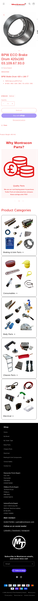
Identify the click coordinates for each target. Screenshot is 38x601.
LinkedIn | (8, 530)
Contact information (29, 595)
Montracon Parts (11, 592)
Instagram (25, 530)
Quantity (4, 100)
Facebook (16, 530)
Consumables (9, 293)
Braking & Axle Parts (12, 252)
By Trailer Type (8, 440)
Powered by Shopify (21, 592)
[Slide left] (15, 51)
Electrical (7, 416)
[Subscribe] (32, 564)
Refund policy (31, 592)
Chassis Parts (9, 375)
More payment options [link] (19, 120)
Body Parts (8, 334)
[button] (4, 4)
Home (5, 432)
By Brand (6, 436)
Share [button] (5, 125)
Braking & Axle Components (13, 457)
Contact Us (7, 466)
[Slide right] (23, 51)
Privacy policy (8, 595)
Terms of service (18, 595)
